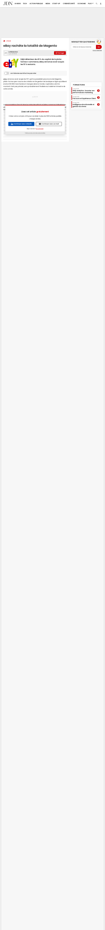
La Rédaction (13, 52)
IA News (18, 3)
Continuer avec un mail (50, 124)
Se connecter (39, 128)
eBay (5, 79)
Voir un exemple (97, 50)
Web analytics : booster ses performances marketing (83, 90)
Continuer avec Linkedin (23, 124)
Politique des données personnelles (35, 133)
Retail (9, 41)
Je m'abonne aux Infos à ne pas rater (23, 73)
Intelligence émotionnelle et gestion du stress (83, 104)
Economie (82, 3)
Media (48, 3)
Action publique (36, 3)
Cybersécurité (69, 3)
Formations (79, 85)
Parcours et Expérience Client (84, 97)
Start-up (56, 3)
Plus (90, 3)
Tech (25, 3)
